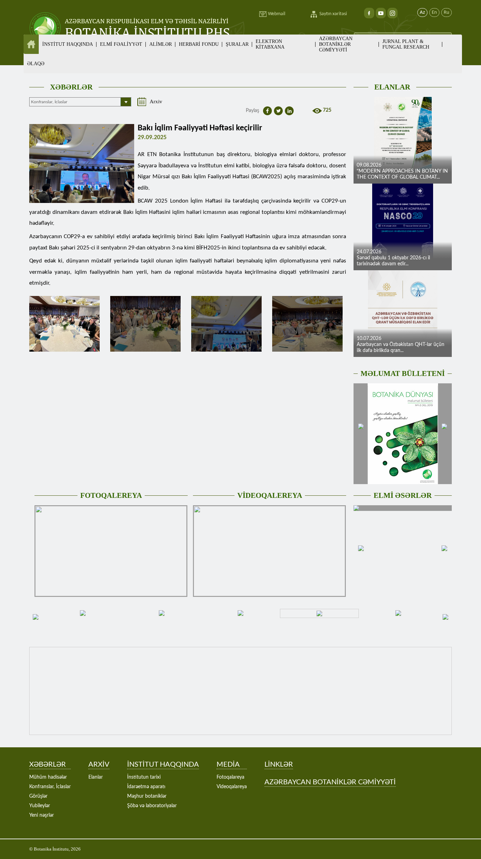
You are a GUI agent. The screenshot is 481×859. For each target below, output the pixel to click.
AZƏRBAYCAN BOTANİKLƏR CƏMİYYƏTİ (335, 44)
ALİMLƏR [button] (160, 44)
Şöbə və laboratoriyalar (152, 805)
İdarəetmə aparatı (146, 786)
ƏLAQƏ (35, 63)
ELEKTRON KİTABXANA (270, 44)
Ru (446, 12)
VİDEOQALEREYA (269, 495)
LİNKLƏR (278, 764)
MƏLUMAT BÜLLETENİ (403, 373)
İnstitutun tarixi (144, 777)
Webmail (276, 14)
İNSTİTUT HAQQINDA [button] (67, 44)
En (434, 12)
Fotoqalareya (230, 777)
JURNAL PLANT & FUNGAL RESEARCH (405, 44)
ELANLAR (392, 87)
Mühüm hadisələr (48, 777)
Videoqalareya (232, 786)
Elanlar (95, 777)
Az (422, 12)
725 (327, 110)
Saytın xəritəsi (333, 14)
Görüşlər (38, 796)
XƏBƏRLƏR (71, 87)
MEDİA (228, 764)
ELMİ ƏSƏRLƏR (403, 495)
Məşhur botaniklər (147, 796)
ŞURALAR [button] (237, 44)
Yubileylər (39, 805)
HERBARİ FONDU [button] (199, 44)
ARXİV (99, 764)
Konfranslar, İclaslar (50, 786)
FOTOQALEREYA (111, 495)
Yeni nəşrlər (41, 815)
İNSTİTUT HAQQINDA (163, 764)
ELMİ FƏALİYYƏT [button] (121, 44)
